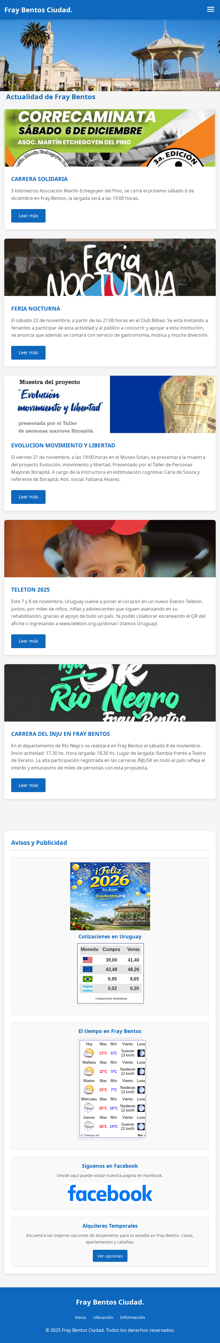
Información (132, 1317)
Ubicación (103, 1317)
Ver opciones (110, 1256)
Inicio (80, 1317)
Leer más (28, 216)
